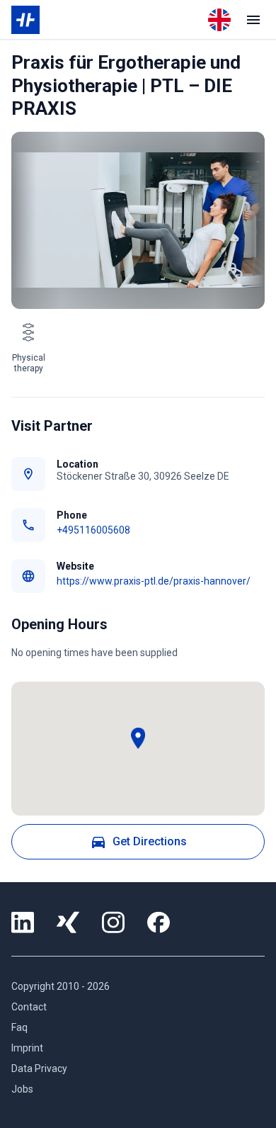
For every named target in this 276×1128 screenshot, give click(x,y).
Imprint (27, 1048)
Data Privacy (39, 1068)
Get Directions (150, 841)
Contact (29, 1007)
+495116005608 (93, 530)
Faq (19, 1027)
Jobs (22, 1089)
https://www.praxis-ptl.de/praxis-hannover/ (154, 581)
